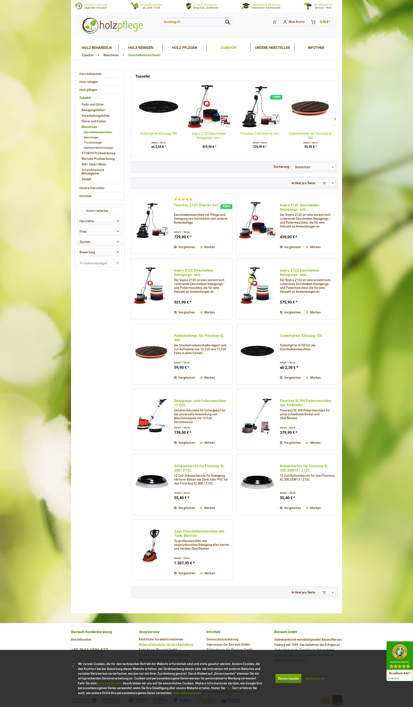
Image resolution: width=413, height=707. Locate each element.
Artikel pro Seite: (303, 183)
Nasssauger (91, 137)
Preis (83, 231)
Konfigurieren (315, 678)
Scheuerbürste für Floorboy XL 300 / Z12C (199, 468)
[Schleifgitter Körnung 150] (158, 106)
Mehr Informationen (187, 693)
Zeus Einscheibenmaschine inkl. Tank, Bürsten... (199, 533)
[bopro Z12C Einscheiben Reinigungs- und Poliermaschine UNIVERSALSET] (151, 285)
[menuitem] (325, 6)
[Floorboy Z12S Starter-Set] (260, 106)
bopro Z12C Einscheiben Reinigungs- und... (209, 136)
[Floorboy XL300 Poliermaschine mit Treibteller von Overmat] (257, 416)
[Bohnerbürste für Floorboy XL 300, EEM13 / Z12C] (257, 481)
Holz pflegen (88, 90)
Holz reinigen (88, 82)
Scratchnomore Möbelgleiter (93, 171)
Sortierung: (281, 166)
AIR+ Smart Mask (94, 164)
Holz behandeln (90, 74)
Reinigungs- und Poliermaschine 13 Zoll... (200, 403)
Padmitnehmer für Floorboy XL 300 (310, 136)
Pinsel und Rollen (94, 121)
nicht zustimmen (109, 683)
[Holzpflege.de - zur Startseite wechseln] (112, 26)
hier (228, 688)
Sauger (87, 179)
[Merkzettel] (274, 22)
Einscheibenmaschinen (98, 132)
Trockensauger (93, 142)
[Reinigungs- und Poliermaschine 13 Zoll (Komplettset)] (151, 416)
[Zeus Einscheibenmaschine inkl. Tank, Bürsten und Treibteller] (151, 546)
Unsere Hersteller (92, 188)
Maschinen (89, 127)
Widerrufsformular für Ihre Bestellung (166, 644)
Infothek (85, 196)
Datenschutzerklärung (222, 639)
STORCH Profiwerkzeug (98, 153)
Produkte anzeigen (93, 263)
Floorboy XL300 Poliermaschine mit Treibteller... (305, 403)
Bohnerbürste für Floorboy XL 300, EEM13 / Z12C (304, 468)
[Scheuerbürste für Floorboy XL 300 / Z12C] (151, 481)
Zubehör (85, 98)
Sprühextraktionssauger (98, 147)
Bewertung (87, 252)
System (85, 242)
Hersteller (87, 221)
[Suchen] (227, 22)
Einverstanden (288, 678)
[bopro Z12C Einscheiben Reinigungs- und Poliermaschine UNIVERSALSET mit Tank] (257, 285)
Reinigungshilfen (93, 110)
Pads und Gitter (93, 104)
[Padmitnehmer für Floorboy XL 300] (310, 106)
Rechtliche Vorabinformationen (161, 639)
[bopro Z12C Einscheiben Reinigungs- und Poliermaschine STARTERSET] (209, 106)
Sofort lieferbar (97, 211)
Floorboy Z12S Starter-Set (260, 133)
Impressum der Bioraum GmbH (228, 644)
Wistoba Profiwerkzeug (98, 158)
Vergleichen (186, 247)
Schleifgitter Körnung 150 (158, 133)
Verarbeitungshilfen (96, 115)
